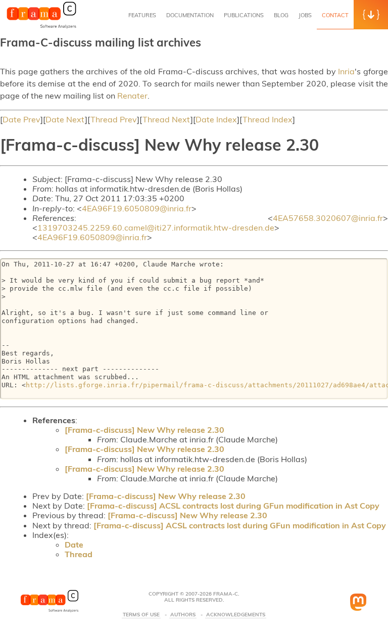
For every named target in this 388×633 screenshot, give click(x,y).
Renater (132, 96)
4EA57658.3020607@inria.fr (328, 218)
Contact (335, 15)
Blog (281, 15)
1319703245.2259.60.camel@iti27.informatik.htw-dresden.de (155, 227)
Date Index (216, 119)
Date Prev (21, 119)
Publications (244, 15)
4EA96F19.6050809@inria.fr (136, 208)
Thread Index (268, 119)
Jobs (305, 15)
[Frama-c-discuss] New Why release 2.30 (144, 430)
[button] (371, 14)
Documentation (190, 15)
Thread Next (166, 119)
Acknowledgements (235, 615)
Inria (346, 71)
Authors (183, 615)
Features (142, 15)
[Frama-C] (41, 27)
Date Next (65, 119)
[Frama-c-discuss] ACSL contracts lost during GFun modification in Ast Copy (233, 506)
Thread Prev (113, 119)
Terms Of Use (141, 615)
